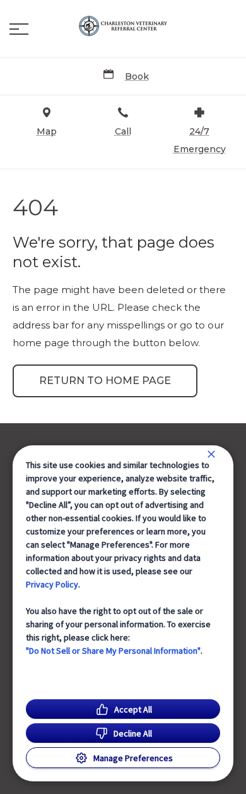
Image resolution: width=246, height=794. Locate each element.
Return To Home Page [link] (105, 381)
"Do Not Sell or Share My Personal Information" (113, 650)
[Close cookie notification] (211, 454)
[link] (123, 25)
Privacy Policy (52, 584)
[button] (18, 29)
